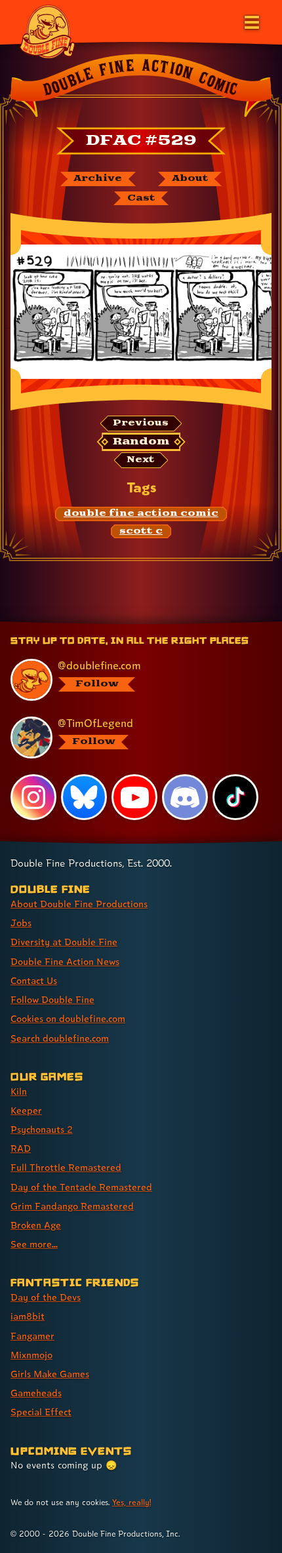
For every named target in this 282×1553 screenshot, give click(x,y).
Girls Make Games (49, 1373)
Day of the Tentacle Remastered (81, 1186)
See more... (34, 1243)
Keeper (26, 1110)
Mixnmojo (31, 1354)
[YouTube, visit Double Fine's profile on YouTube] (134, 797)
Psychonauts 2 (41, 1129)
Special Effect (40, 1411)
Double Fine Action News (64, 961)
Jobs (20, 922)
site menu (130, 623)
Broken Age (35, 1224)
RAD (20, 1148)
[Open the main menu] (251, 21)
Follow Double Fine (52, 999)
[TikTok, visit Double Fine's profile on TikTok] (235, 797)
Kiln (18, 1091)
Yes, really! (131, 1502)
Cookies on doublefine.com (67, 1018)
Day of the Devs (45, 1297)
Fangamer (32, 1335)
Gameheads (36, 1392)
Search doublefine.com (59, 1038)
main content (189, 623)
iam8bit (27, 1316)
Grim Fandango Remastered (72, 1205)
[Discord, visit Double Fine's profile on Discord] (185, 797)
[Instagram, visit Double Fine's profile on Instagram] (33, 797)
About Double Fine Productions (79, 903)
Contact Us (33, 980)
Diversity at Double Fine (63, 941)
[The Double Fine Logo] (47, 31)
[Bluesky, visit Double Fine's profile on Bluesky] (84, 797)
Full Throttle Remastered (65, 1167)
